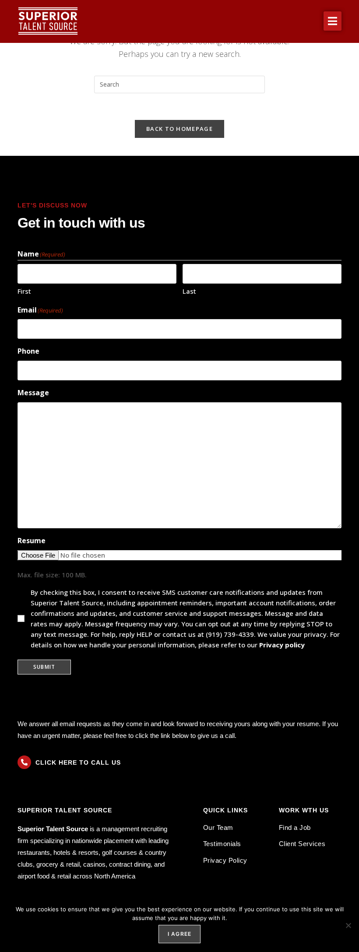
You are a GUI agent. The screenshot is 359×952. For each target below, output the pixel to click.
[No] (348, 925)
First (24, 291)
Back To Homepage (179, 129)
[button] (332, 21)
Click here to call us (78, 762)
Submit (44, 667)
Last (189, 291)
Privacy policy (282, 644)
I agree (179, 934)
